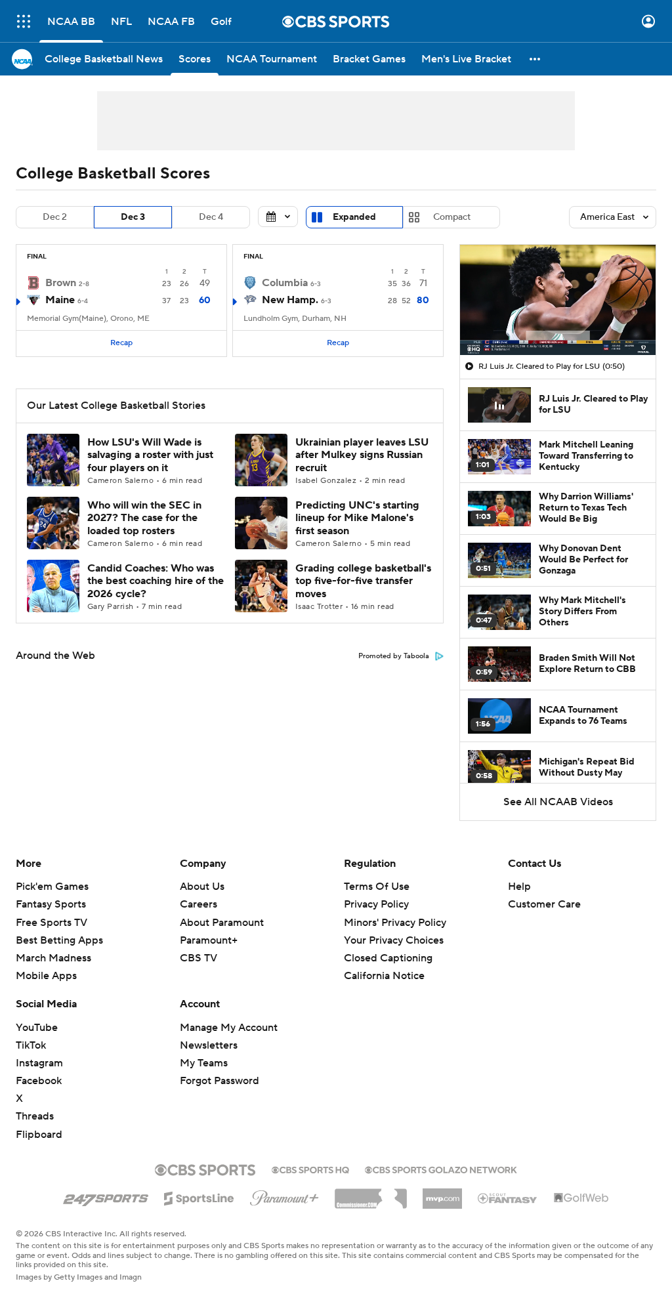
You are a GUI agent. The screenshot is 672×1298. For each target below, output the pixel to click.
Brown (60, 283)
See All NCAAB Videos (558, 801)
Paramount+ (209, 940)
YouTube (37, 1027)
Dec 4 (211, 217)
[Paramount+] (284, 1195)
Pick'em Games (52, 886)
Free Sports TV (51, 922)
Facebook (39, 1080)
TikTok (31, 1045)
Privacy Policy (376, 904)
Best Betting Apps (59, 940)
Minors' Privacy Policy (395, 922)
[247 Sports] (105, 1196)
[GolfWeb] (581, 1198)
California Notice (384, 963)
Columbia (285, 283)
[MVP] (442, 1193)
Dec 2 (55, 217)
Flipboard (39, 1134)
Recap (121, 343)
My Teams (204, 1063)
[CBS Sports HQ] (310, 1168)
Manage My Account (229, 1027)
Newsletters (209, 1045)
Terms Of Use (377, 886)
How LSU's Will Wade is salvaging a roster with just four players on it (150, 455)
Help (519, 886)
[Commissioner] (371, 1193)
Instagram (39, 1063)
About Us (202, 886)
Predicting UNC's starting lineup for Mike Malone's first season (357, 518)
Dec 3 (133, 217)
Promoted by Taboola (393, 656)
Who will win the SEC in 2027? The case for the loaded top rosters (144, 518)
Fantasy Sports (51, 904)
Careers (198, 904)
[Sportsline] (199, 1196)
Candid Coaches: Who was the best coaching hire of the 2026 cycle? (155, 581)
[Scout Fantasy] (508, 1197)
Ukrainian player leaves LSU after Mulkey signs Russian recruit (362, 455)
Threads (35, 1116)
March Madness (53, 958)
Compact (452, 217)
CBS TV (198, 958)
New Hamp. (290, 300)
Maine (60, 300)
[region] (558, 300)
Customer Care (544, 904)
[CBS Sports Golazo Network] (441, 1168)
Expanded (354, 217)
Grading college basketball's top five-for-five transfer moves (363, 581)
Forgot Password (219, 1080)
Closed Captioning (388, 945)
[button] (23, 21)
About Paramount (222, 922)
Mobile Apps (46, 975)
